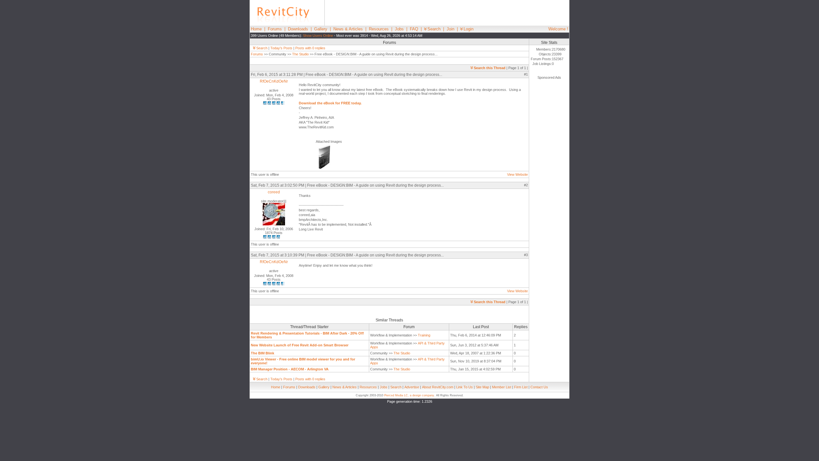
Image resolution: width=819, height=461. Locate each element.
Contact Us (539, 387)
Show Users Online (318, 35)
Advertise (411, 387)
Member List (501, 387)
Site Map (482, 387)
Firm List (521, 387)
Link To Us (464, 387)
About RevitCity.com (437, 387)
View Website (517, 174)
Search (434, 29)
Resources (379, 29)
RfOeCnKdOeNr (274, 81)
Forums (275, 29)
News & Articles (348, 29)
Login (468, 29)
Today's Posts (281, 48)
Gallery (320, 29)
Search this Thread (489, 68)
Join (450, 29)
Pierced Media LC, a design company (409, 395)
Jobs (399, 29)
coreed (274, 192)
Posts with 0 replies (310, 48)
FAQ (414, 29)
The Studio (300, 54)
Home (256, 29)
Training (424, 335)
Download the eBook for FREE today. (330, 103)
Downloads (298, 29)
